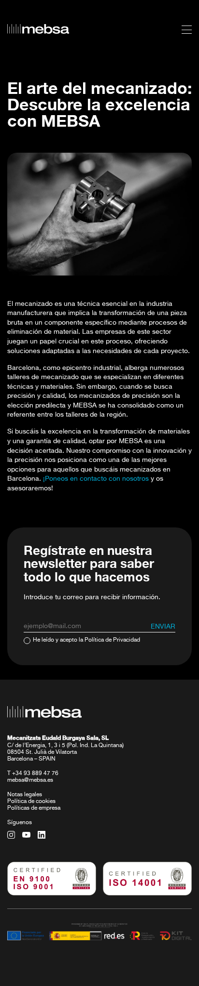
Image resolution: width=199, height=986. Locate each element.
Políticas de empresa (33, 808)
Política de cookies (31, 801)
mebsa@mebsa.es (30, 780)
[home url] (38, 29)
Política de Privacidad (112, 640)
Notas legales (24, 795)
